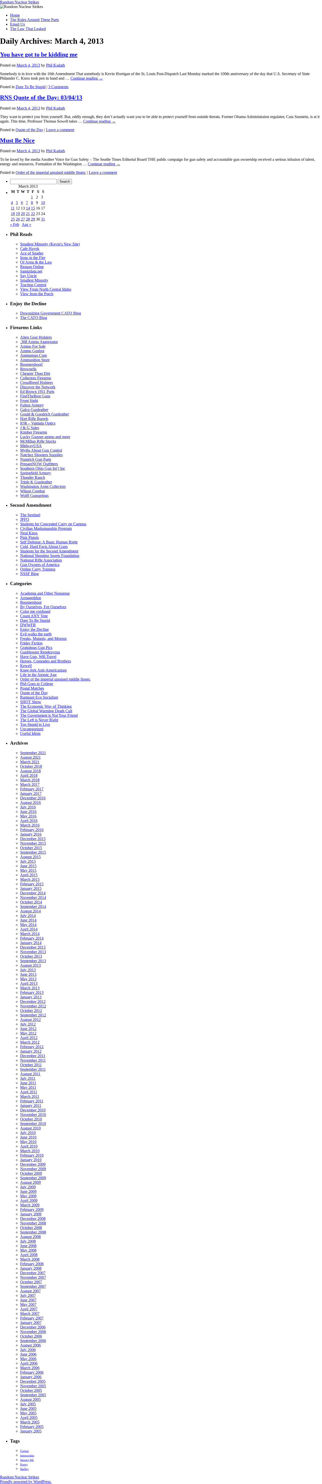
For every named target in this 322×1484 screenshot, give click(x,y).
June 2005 (28, 1408)
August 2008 (30, 1237)
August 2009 (30, 1182)
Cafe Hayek (29, 248)
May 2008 (28, 1250)
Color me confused (35, 611)
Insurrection (27, 1455)
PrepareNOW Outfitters (39, 464)
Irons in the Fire (32, 257)
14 (28, 208)
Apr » (26, 224)
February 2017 (32, 789)
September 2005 (33, 1395)
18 (13, 214)
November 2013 (33, 952)
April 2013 (28, 983)
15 (33, 208)
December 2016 (33, 798)
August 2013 (30, 965)
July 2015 (28, 861)
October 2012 (31, 1010)
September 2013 (33, 961)
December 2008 (33, 1218)
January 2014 (31, 943)
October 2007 (31, 1282)
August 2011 (30, 1074)
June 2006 (28, 1354)
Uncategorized (31, 729)
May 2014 (28, 925)
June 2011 (28, 1083)
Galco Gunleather (34, 409)
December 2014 (33, 893)
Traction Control (33, 285)
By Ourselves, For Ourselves (43, 607)
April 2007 (28, 1309)
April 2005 (28, 1417)
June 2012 (28, 1029)
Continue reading (86, 78)
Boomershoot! (31, 364)
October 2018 (31, 766)
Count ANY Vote (34, 616)
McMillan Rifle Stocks (38, 441)
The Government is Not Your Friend (49, 715)
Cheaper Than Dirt (35, 373)
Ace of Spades (31, 253)
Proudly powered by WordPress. (26, 1481)
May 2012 (28, 1033)
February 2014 (32, 938)
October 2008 (31, 1227)
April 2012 (28, 1038)
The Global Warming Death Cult (46, 711)
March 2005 (29, 1422)
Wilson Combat (32, 491)
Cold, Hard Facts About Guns (44, 546)
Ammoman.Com (33, 355)
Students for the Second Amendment (49, 551)
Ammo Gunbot (32, 351)
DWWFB (28, 625)
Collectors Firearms (35, 378)
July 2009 (28, 1187)
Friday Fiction (31, 643)
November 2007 (33, 1277)
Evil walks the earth (36, 634)
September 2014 (33, 906)
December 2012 (33, 1001)
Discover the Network (37, 387)
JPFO (24, 519)
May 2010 (28, 1142)
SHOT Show (30, 702)
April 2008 (28, 1255)
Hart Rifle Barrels (34, 419)
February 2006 (32, 1372)
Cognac (24, 1451)
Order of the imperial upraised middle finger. (51, 172)
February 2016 (32, 830)
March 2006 (29, 1368)
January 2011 (30, 1105)
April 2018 (28, 775)
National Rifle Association (41, 560)
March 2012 (29, 1042)
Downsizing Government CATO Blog (50, 313)
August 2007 (30, 1291)
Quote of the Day (29, 130)
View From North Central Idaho (45, 289)
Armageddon (30, 598)
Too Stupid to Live (35, 724)
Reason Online (32, 267)
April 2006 (28, 1363)
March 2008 (29, 1259)
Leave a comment (60, 130)
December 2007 (33, 1273)
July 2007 (28, 1295)
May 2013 (28, 979)
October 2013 (31, 956)
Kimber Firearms (33, 432)
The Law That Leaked (28, 29)
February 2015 (32, 884)
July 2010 (28, 1133)
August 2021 (30, 757)
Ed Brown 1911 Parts (37, 391)
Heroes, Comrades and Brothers (45, 661)
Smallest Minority (34, 280)
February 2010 (32, 1155)
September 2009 (33, 1178)
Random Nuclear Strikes (19, 2)
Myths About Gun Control (41, 450)
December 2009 (33, 1164)
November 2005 (33, 1386)
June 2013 (28, 974)
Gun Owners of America (39, 564)
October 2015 (31, 848)
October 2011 (31, 1065)
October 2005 (31, 1390)
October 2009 (31, 1173)
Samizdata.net (31, 271)
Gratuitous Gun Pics (36, 647)
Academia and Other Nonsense (45, 593)
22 (33, 214)
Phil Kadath (55, 65)
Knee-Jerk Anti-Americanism (43, 670)
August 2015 (30, 857)
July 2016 (28, 807)
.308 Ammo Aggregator (39, 342)
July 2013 (28, 970)
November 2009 (33, 1169)
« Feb (14, 224)
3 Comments (58, 87)
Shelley (24, 1469)
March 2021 (29, 762)
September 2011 (33, 1069)
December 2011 (32, 1056)
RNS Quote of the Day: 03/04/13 (41, 97)
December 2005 (33, 1381)
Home (15, 15)
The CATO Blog (33, 318)
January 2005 (31, 1431)
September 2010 (33, 1123)
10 (43, 202)
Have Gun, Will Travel (38, 656)
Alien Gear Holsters (36, 337)
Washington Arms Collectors (43, 486)
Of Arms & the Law (36, 262)
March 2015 (29, 879)
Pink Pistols (29, 537)
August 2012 (30, 1019)
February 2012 (32, 1047)
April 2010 (28, 1146)
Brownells (28, 369)
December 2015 (33, 839)
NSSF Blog (29, 574)
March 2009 (29, 1205)
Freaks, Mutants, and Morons (43, 638)
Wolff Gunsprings (34, 495)
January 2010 (31, 1160)
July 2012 (28, 1024)
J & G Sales (29, 428)
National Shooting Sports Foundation (49, 555)
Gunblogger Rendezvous (40, 652)
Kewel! (26, 665)
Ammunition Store (35, 360)
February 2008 (32, 1264)
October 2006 (31, 1336)
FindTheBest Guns (35, 396)
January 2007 (31, 1322)
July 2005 (28, 1404)
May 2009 (28, 1196)
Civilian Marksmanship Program (46, 528)
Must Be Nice (17, 140)
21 (28, 214)
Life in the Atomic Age (38, 675)
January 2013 (31, 997)
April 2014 (28, 929)
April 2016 (28, 820)
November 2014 (33, 897)
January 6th (27, 1460)
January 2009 (31, 1214)
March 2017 (29, 784)
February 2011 (31, 1101)
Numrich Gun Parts (35, 459)
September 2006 (33, 1341)
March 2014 (29, 934)
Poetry (24, 1464)
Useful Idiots (30, 733)
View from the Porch (36, 294)
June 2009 (28, 1191)
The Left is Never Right (39, 720)
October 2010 (31, 1119)
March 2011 (29, 1096)
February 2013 (32, 992)
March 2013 (29, 988)
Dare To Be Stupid (31, 87)
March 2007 (29, 1313)
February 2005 (32, 1426)
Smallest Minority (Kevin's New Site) (50, 244)
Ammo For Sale (33, 346)
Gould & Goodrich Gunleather (44, 414)
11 (13, 208)
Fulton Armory (32, 405)
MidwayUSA (31, 446)
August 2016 (30, 802)
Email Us (17, 24)
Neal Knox (29, 533)
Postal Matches (32, 688)
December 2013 (33, 947)
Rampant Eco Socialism (39, 697)
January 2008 (31, 1268)
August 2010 (30, 1128)
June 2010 (28, 1137)
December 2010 (33, 1110)
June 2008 (28, 1246)
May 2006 (28, 1359)
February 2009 (32, 1209)
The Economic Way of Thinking (46, 706)
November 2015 (33, 843)
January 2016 (31, 834)
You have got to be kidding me (38, 54)
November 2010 (33, 1114)
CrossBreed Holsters (36, 382)
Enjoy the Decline (34, 629)
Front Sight (29, 400)
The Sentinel (30, 515)
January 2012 (31, 1051)
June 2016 (28, 811)
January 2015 (31, 888)
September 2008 (33, 1232)
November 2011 (33, 1060)
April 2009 (28, 1200)
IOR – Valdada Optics (37, 423)
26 (18, 219)
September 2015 (33, 852)
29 (33, 219)
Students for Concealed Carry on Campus (53, 524)
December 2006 (33, 1327)
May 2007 (28, 1304)
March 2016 (29, 825)
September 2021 (33, 753)
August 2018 (30, 771)
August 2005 (30, 1399)
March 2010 (29, 1151)
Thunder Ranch (32, 477)
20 (23, 214)
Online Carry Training (37, 569)
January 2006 (31, 1377)
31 (43, 219)
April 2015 (28, 875)
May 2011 (28, 1087)
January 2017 (31, 793)
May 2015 (28, 870)
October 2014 (31, 902)
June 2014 (28, 920)
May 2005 (28, 1413)
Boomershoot (31, 602)
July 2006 (28, 1350)
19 (18, 214)
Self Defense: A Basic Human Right (48, 542)
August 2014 (30, 911)
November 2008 (33, 1223)
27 (23, 219)
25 (13, 219)
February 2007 (32, 1318)
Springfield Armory (35, 473)
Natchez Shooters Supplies (41, 455)
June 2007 (28, 1300)
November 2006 (33, 1331)
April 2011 (28, 1092)
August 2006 (30, 1345)
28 (28, 219)
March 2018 (29, 780)
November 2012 (33, 1006)
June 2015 (28, 866)
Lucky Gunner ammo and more (45, 437)
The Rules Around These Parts (34, 20)
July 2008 (28, 1241)
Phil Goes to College (36, 684)
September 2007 (33, 1286)
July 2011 (27, 1078)
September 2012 (33, 1015)
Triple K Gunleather (36, 482)
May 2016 (28, 816)
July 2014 (28, 915)
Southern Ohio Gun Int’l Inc (42, 468)
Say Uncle (28, 276)
